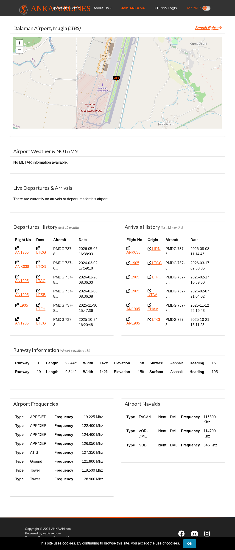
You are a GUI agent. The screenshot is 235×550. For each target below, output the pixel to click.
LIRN (156, 249)
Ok (189, 544)
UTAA (152, 295)
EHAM (153, 309)
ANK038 (22, 267)
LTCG (41, 252)
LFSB (41, 295)
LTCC (156, 263)
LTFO (156, 277)
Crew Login (167, 8)
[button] (67, 8)
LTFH (40, 309)
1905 (23, 305)
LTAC (40, 281)
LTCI (155, 320)
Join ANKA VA (133, 8)
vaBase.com (52, 533)
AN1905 (22, 252)
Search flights (206, 28)
